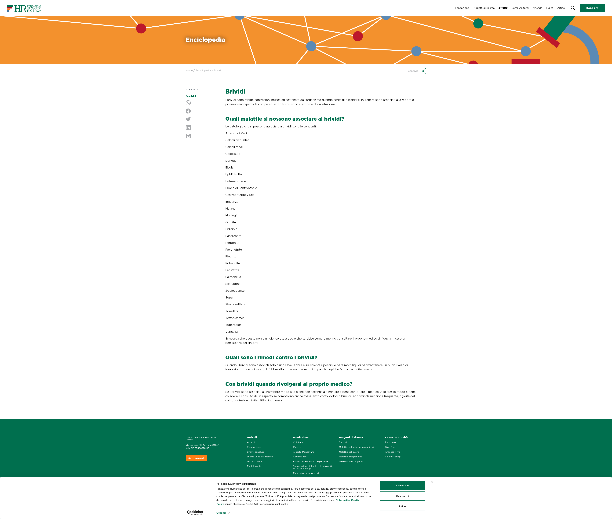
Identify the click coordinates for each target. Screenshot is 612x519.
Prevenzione (254, 447)
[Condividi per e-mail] (203, 136)
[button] (417, 71)
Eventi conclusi (255, 452)
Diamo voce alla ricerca (260, 457)
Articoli (561, 8)
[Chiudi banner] (432, 482)
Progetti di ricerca (484, 8)
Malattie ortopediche (350, 457)
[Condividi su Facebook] (203, 111)
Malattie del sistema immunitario (357, 447)
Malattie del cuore (349, 452)
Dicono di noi (254, 461)
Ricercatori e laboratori (306, 473)
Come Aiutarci (520, 8)
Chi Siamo (298, 442)
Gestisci (221, 512)
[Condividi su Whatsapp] (203, 103)
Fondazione (462, 8)
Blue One (390, 447)
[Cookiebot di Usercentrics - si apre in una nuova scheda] (195, 512)
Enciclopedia (203, 70)
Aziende (537, 8)
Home (189, 70)
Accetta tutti (402, 485)
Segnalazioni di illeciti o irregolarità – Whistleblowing (313, 467)
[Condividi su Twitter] (203, 120)
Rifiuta (402, 506)
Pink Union (391, 442)
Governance (299, 457)
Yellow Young (393, 457)
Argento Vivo (392, 452)
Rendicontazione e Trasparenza (310, 461)
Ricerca (297, 447)
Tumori (343, 442)
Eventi (550, 8)
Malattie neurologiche (351, 461)
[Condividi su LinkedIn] (203, 128)
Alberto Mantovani (303, 452)
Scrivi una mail (196, 458)
